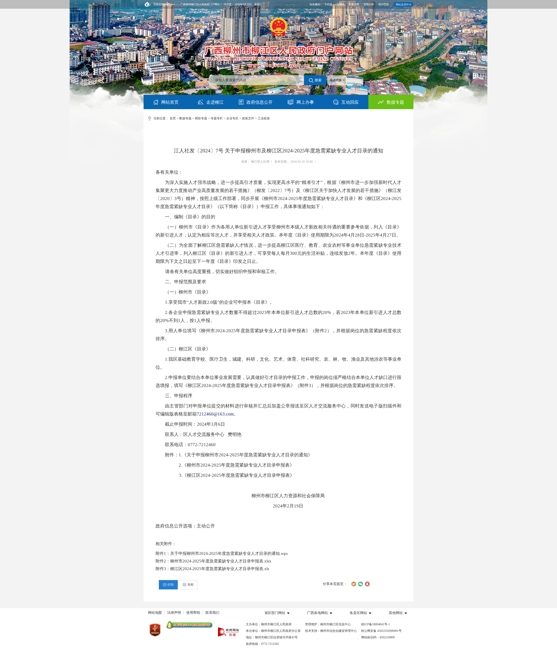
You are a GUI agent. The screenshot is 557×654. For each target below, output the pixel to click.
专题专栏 (217, 118)
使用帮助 (193, 612)
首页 (173, 118)
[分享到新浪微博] (353, 584)
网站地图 (155, 612)
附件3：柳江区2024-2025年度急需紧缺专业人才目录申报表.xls (212, 568)
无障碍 (340, 4)
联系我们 (212, 612)
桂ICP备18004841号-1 (375, 624)
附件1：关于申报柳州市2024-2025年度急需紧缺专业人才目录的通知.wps (222, 553)
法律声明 (174, 612)
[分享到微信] (360, 584)
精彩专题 (201, 118)
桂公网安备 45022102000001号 (381, 630)
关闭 (190, 584)
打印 (171, 584)
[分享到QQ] (367, 584)
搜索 (318, 80)
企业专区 (232, 118)
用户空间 (383, 4)
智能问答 (369, 4)
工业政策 (264, 118)
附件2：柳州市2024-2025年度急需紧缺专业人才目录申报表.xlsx (213, 561)
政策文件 (248, 118)
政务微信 (315, 4)
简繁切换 (354, 4)
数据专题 (185, 118)
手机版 (328, 4)
